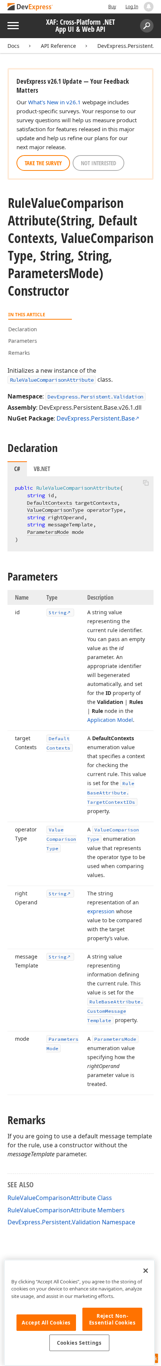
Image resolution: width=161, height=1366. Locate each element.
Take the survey (43, 163)
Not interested (98, 163)
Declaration (22, 329)
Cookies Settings (79, 1342)
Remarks (19, 352)
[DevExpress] (30, 7)
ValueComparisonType (55, 510)
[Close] (145, 1270)
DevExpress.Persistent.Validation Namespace (71, 1222)
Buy (112, 6)
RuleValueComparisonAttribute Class (59, 1198)
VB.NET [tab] (42, 469)
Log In (131, 6)
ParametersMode (48, 532)
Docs (13, 45)
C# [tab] (17, 469)
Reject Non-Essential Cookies (112, 1319)
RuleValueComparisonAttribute (52, 379)
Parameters (22, 340)
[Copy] (145, 482)
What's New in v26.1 (54, 102)
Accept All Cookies (46, 1322)
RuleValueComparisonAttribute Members (66, 1210)
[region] (79, 1312)
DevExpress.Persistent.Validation (95, 396)
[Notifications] (149, 7)
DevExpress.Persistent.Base (96, 418)
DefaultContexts (49, 502)
